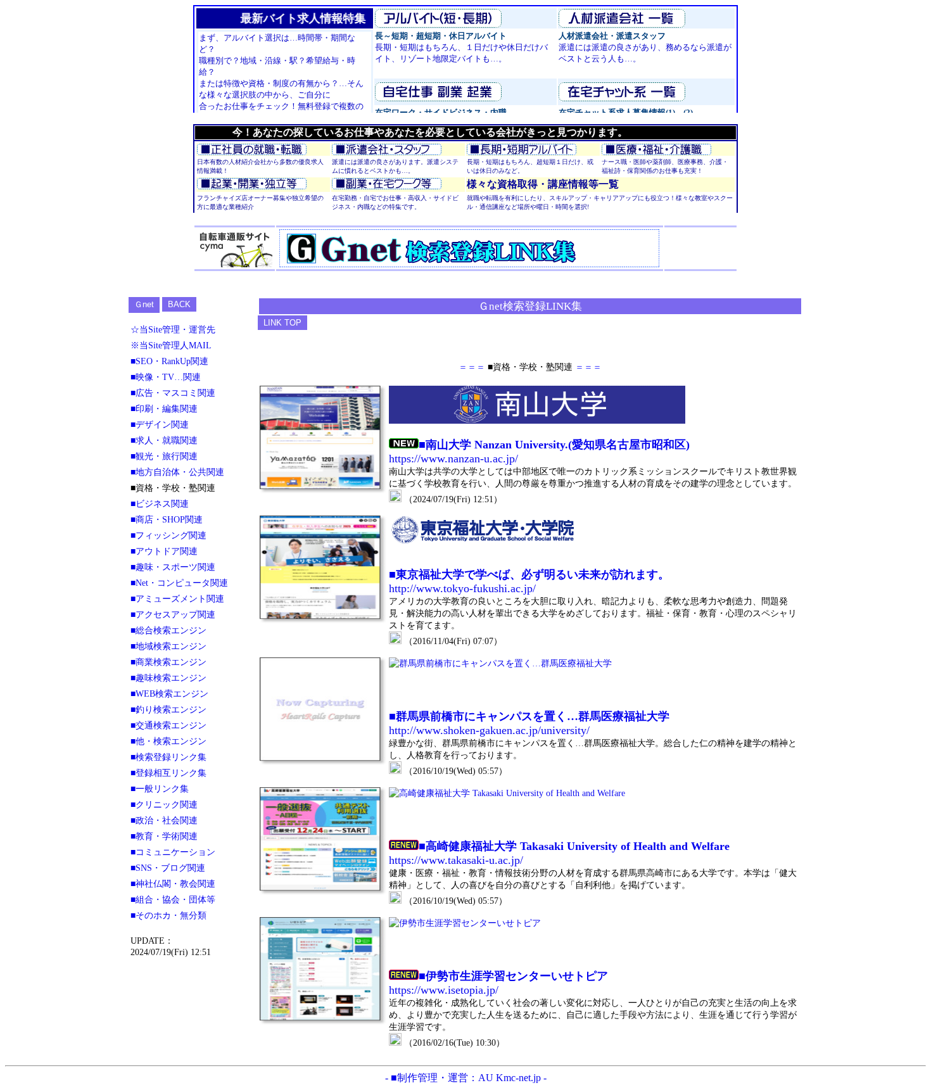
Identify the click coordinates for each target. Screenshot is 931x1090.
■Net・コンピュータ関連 (179, 583)
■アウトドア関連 (164, 551)
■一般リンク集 (159, 788)
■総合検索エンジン (168, 630)
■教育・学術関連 (164, 836)
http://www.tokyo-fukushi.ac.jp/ (462, 588)
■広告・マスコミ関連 (172, 393)
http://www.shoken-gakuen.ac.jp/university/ (489, 730)
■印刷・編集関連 (164, 408)
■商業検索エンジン (168, 662)
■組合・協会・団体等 (172, 899)
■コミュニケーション (172, 852)
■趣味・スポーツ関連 (172, 567)
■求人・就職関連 (164, 440)
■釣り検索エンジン (168, 709)
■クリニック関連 (164, 804)
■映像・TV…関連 (165, 377)
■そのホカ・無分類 (168, 915)
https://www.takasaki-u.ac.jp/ (456, 860)
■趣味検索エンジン (168, 678)
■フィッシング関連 (168, 535)
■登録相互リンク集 (168, 773)
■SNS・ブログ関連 (167, 868)
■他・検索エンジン (168, 741)
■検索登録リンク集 (168, 757)
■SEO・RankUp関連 (169, 361)
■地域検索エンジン (168, 646)
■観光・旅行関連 (164, 456)
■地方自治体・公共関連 (177, 472)
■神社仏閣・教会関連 (172, 883)
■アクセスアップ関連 (172, 614)
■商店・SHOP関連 (166, 519)
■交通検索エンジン (168, 725)
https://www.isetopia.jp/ (443, 990)
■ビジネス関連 (159, 503)
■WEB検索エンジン (169, 693)
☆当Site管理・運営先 (172, 329)
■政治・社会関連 (164, 820)
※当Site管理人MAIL (171, 345)
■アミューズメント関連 (177, 598)
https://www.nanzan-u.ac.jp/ (453, 458)
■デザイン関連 (159, 424)
